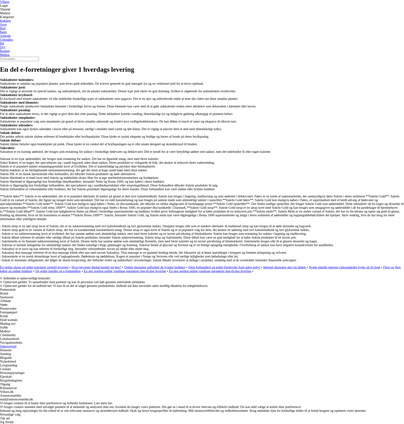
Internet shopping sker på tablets (284, 267)
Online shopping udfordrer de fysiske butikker (154, 267)
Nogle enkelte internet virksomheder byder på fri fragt (344, 267)
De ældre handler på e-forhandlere (58, 271)
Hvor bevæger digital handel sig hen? (96, 267)
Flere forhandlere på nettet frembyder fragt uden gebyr (224, 267)
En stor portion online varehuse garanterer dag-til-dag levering (125, 271)
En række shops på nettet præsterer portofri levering (34, 267)
